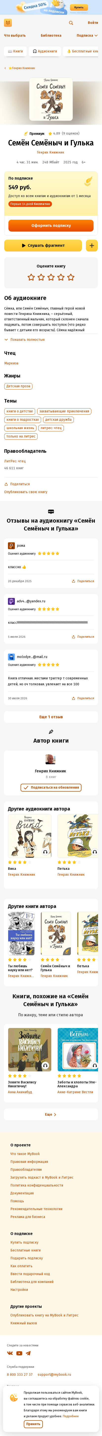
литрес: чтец (51, 428)
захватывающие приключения (64, 411)
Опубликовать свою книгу (25, 492)
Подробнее (71, 1416)
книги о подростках (22, 420)
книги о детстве (19, 411)
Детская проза (18, 386)
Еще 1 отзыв (51, 717)
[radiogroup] (51, 277)
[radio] (31, 277)
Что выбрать (15, 35)
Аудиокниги (47, 51)
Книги (18, 51)
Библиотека (51, 35)
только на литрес (20, 436)
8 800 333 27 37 (20, 1375)
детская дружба (58, 420)
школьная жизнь (20, 428)
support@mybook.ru (54, 1375)
